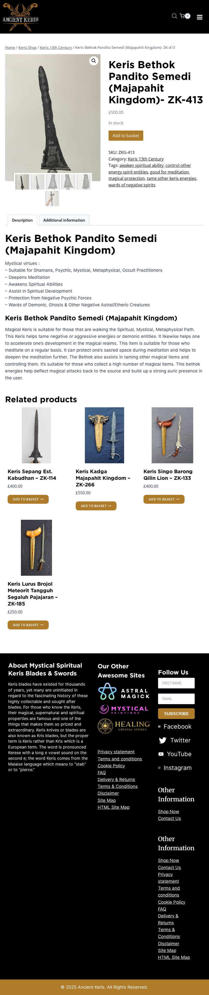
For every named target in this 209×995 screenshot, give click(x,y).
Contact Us (169, 818)
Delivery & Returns (116, 779)
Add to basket (126, 135)
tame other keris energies (171, 178)
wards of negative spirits (132, 185)
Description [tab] (22, 220)
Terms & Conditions (118, 786)
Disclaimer (108, 793)
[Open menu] (199, 17)
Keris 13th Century (146, 159)
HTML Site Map (113, 807)
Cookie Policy (111, 765)
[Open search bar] (174, 16)
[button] (93, 60)
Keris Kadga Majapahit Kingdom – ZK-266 (103, 477)
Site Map (107, 800)
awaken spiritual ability (141, 165)
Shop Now (168, 811)
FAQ (102, 772)
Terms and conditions (120, 758)
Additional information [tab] (64, 220)
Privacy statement (116, 751)
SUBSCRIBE (176, 714)
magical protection (127, 178)
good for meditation (169, 172)
